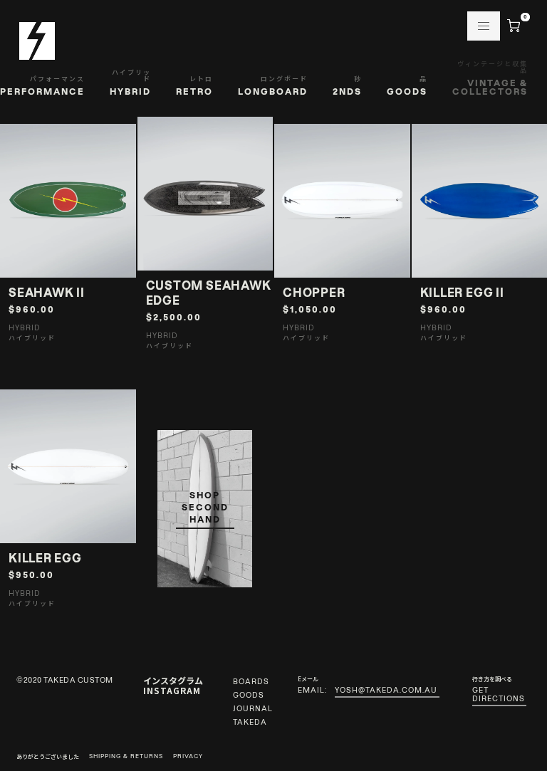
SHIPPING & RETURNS (126, 756)
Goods (248, 695)
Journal (253, 708)
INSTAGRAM (172, 690)
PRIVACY (188, 756)
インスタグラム (173, 680)
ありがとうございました (47, 756)
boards (251, 681)
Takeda (250, 722)
